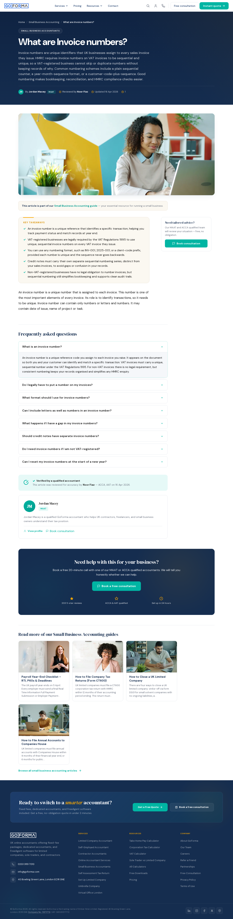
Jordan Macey (48, 503)
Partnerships (187, 866)
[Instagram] (196, 910)
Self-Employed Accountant (93, 847)
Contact (113, 5)
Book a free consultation (119, 586)
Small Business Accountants (94, 866)
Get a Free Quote (148, 807)
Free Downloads (138, 873)
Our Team (185, 847)
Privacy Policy (188, 879)
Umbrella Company (89, 886)
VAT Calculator (137, 853)
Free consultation (184, 5)
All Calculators (137, 866)
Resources (93, 5)
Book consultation (188, 243)
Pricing (77, 5)
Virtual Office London (90, 892)
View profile (35, 531)
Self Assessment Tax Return (93, 873)
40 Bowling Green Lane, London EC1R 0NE (41, 879)
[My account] (155, 5)
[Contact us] (163, 5)
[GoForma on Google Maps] (219, 910)
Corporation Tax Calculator (144, 847)
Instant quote (212, 5)
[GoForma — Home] (16, 5)
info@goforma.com (28, 871)
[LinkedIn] (189, 910)
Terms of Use (187, 886)
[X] (212, 910)
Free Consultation (190, 873)
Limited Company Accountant (95, 840)
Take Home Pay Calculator (144, 840)
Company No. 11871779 (39, 912)
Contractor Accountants (92, 853)
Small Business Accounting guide (75, 205)
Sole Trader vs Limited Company (147, 860)
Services (60, 5)
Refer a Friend (188, 860)
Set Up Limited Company (92, 879)
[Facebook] (204, 910)
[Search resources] (148, 5)
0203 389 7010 (26, 864)
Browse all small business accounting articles (47, 770)
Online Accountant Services (94, 860)
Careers (185, 853)
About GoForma (189, 840)
